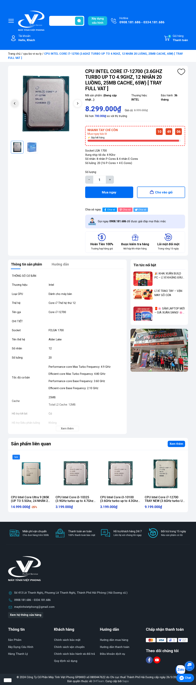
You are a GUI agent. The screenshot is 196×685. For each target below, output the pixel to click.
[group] (46, 104)
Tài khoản (26, 38)
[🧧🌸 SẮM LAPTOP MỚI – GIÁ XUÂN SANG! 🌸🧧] (143, 314)
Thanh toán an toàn (81, 533)
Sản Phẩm (14, 640)
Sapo (125, 681)
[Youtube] (157, 659)
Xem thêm (176, 444)
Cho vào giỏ (164, 192)
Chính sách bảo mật (67, 640)
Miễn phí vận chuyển (36, 533)
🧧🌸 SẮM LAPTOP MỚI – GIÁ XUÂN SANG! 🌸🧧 (169, 312)
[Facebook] (150, 659)
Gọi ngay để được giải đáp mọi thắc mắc (132, 221)
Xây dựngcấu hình (97, 20)
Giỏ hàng (178, 38)
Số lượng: (91, 172)
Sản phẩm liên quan (31, 443)
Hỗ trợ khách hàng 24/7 (128, 533)
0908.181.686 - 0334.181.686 (32, 600)
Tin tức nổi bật (144, 265)
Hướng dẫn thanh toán (114, 647)
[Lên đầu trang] (190, 655)
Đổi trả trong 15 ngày (173, 533)
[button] (77, 103)
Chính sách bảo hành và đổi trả (74, 654)
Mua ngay (109, 192)
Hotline (141, 20)
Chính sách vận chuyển (69, 647)
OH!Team (98, 681)
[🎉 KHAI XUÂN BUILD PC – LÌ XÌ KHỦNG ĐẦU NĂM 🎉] (143, 279)
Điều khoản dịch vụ (112, 654)
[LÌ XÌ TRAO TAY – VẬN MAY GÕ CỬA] (143, 296)
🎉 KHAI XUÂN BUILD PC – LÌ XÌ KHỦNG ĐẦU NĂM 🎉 (168, 277)
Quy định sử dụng (65, 661)
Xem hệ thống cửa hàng (25, 615)
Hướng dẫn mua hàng (114, 640)
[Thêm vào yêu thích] (181, 72)
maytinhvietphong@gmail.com (34, 607)
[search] (79, 21)
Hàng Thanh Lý (18, 654)
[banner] (159, 350)
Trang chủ (14, 53)
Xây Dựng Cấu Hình (20, 647)
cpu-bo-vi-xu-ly (32, 53)
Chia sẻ (111, 209)
